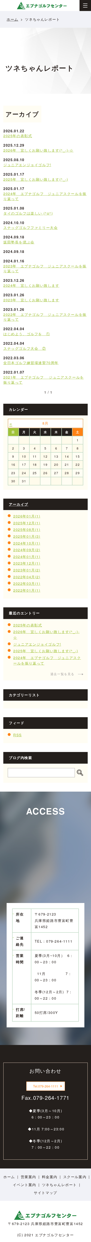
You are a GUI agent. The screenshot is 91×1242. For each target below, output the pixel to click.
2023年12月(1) (26, 563)
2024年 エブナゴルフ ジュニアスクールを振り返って (45, 196)
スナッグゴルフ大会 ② (24, 348)
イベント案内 (24, 1184)
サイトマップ (45, 1192)
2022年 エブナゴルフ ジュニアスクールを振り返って (45, 317)
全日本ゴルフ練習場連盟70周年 (31, 362)
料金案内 (49, 1176)
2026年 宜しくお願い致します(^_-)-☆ (38, 150)
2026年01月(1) (26, 516)
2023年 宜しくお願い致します (31, 299)
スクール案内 (75, 1176)
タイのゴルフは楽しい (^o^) (28, 213)
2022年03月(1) (26, 583)
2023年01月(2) (26, 570)
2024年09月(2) (26, 549)
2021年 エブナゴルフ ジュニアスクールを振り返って (43, 380)
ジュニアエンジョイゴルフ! (27, 164)
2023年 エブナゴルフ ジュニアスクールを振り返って (45, 269)
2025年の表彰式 (17, 135)
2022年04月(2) (26, 576)
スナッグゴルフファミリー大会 (30, 227)
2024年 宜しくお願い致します (31, 285)
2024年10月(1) (26, 543)
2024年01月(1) (26, 556)
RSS (17, 734)
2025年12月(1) (26, 522)
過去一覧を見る (62, 674)
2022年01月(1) (26, 590)
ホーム (12, 19)
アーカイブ (18, 504)
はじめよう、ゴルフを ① (26, 333)
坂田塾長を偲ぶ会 (18, 242)
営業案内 (28, 1176)
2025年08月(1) (26, 529)
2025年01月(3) (26, 536)
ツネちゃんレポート (59, 1184)
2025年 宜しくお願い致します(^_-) (35, 179)
